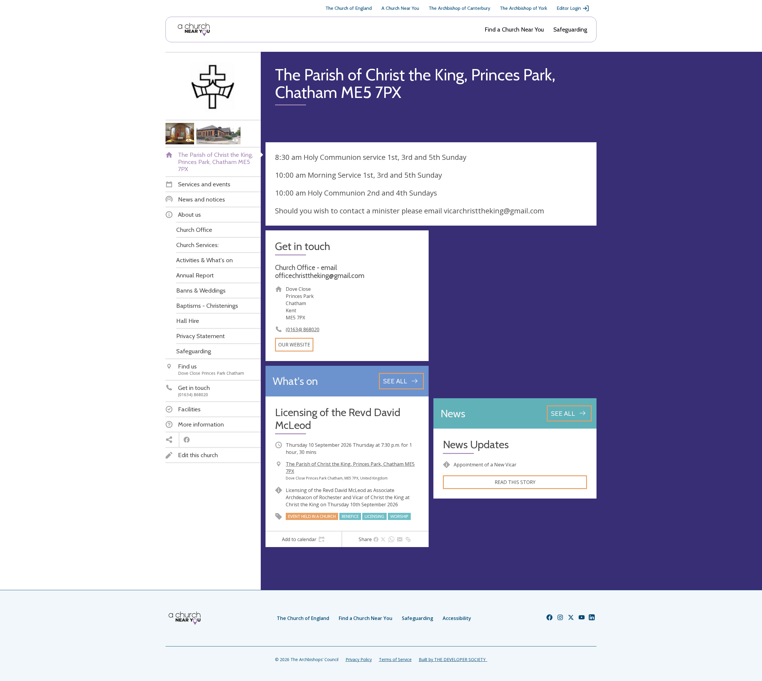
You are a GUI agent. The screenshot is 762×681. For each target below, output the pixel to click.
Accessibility (457, 618)
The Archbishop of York (523, 8)
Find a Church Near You (514, 29)
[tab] (303, 539)
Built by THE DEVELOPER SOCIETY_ (453, 659)
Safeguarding (570, 29)
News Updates (476, 444)
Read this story (515, 482)
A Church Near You (400, 8)
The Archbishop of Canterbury (459, 8)
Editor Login (569, 8)
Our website (294, 344)
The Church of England (348, 8)
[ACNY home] (194, 29)
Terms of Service (395, 659)
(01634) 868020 (302, 329)
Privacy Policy (359, 659)
